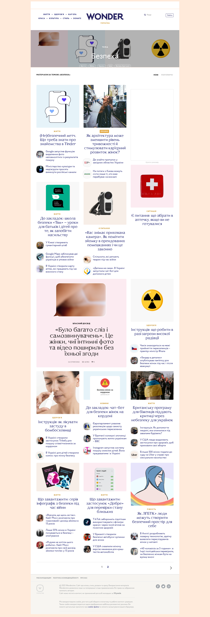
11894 (106, 220)
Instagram (169, 586)
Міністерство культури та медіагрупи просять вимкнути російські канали (61, 169)
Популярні (167, 75)
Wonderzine (40, 588)
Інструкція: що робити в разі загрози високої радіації (152, 334)
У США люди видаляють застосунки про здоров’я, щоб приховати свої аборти (157, 442)
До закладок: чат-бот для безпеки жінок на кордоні (105, 412)
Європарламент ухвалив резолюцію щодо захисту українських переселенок (107, 426)
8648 (59, 409)
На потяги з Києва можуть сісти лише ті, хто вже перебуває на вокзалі (107, 174)
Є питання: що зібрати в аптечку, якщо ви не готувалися (152, 219)
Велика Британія (123, 66)
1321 (106, 486)
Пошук (149, 15)
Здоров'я (59, 14)
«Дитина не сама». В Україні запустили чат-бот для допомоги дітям (109, 271)
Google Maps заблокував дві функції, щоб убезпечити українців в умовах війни (62, 257)
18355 (59, 123)
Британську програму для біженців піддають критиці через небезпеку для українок (152, 414)
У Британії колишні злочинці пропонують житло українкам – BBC (109, 438)
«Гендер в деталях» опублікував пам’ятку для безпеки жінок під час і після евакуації (156, 362)
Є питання (104, 228)
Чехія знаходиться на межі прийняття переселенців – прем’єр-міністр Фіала (155, 348)
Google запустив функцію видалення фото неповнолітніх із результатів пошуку (62, 155)
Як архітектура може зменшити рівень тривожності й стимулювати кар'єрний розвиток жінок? (105, 144)
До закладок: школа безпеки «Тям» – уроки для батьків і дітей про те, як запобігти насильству (58, 226)
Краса (41, 18)
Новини (104, 403)
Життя (46, 14)
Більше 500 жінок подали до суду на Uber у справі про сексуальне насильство (156, 455)
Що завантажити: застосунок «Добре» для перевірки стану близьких (105, 505)
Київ (110, 66)
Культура (54, 18)
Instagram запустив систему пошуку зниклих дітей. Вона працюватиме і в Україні (109, 450)
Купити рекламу (152, 162)
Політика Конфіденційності (66, 578)
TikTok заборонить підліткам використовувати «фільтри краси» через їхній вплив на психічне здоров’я (109, 523)
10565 (106, 123)
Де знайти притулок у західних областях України (108, 161)
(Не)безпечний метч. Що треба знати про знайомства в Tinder (58, 140)
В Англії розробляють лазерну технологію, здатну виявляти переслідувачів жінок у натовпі (155, 538)
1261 (106, 395)
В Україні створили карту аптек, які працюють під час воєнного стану (61, 269)
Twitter (163, 586)
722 (153, 501)
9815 (153, 203)
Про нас (83, 578)
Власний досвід (81, 323)
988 (59, 486)
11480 (153, 317)
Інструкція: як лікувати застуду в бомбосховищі (58, 426)
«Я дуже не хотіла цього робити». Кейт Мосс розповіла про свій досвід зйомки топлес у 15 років (60, 546)
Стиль (66, 18)
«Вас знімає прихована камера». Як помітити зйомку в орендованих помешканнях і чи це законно (105, 241)
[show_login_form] (170, 15)
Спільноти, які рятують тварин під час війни (106, 258)
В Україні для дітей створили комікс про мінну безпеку (62, 454)
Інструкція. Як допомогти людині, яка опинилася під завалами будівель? (155, 430)
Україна (101, 66)
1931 (153, 395)
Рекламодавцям (43, 578)
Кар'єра (72, 14)
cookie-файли (93, 607)
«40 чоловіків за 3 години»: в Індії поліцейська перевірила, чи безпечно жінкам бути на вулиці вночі (157, 553)
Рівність (151, 509)
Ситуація (151, 211)
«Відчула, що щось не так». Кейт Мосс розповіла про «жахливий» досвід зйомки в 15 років (62, 519)
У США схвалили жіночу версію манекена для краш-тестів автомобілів (108, 549)
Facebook (158, 586)
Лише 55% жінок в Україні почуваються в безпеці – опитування (60, 533)
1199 (59, 205)
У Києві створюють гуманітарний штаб (57, 244)
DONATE (77, 18)
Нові (156, 75)
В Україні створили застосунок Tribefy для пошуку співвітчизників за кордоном (61, 442)
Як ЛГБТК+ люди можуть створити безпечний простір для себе (152, 519)
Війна (92, 66)
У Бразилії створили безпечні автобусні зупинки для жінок (109, 537)
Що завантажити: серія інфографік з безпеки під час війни (58, 503)
